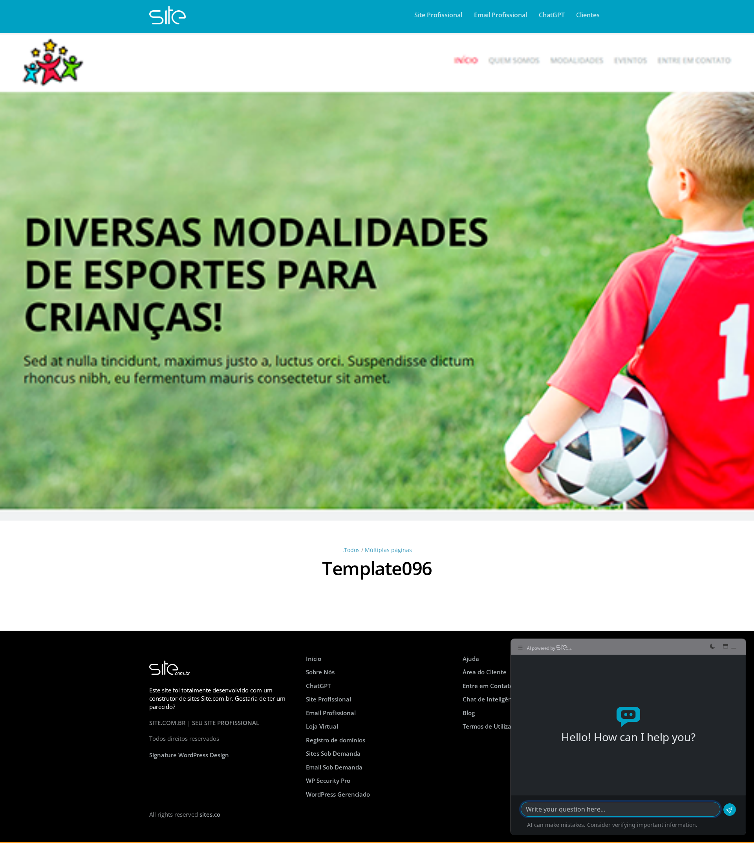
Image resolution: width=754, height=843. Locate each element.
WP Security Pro (328, 780)
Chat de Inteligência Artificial (504, 699)
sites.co (209, 814)
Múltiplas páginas (388, 550)
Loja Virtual (322, 726)
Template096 (377, 568)
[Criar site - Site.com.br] (167, 20)
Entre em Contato (488, 686)
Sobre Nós (320, 672)
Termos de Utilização (492, 726)
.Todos (351, 550)
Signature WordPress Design (189, 755)
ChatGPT (552, 15)
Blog (469, 713)
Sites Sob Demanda (333, 753)
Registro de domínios (335, 740)
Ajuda (471, 659)
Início (313, 659)
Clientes (588, 15)
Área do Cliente (485, 672)
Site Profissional (438, 15)
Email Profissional (500, 15)
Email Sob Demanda (334, 767)
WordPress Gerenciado (338, 794)
